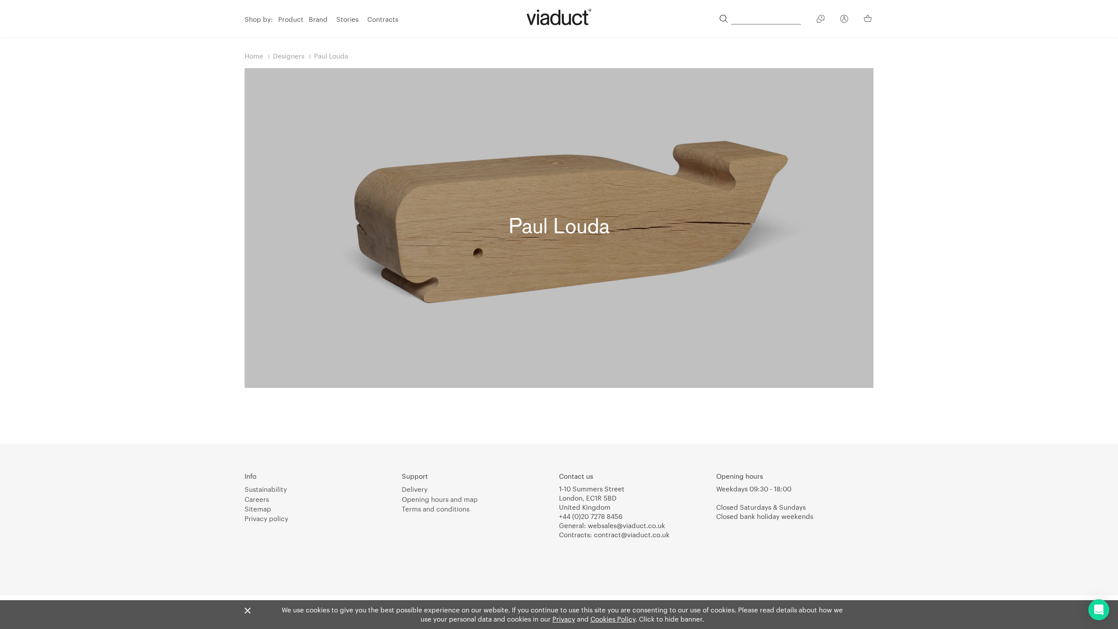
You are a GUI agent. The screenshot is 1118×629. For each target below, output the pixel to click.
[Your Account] (844, 20)
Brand (318, 19)
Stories (347, 19)
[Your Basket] (868, 18)
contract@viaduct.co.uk (631, 535)
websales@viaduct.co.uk (626, 525)
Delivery (415, 489)
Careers (257, 499)
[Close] (248, 611)
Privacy (563, 619)
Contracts (382, 19)
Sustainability (266, 489)
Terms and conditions (435, 509)
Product (291, 19)
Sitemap (258, 509)
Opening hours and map (440, 499)
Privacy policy (266, 518)
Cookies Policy (612, 619)
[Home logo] (559, 17)
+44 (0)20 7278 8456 (590, 516)
